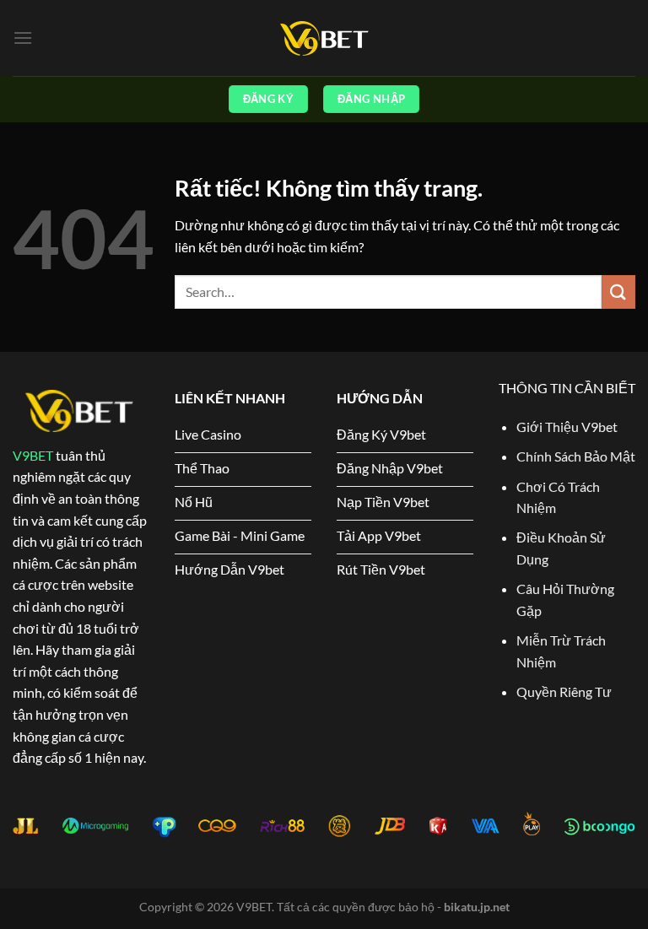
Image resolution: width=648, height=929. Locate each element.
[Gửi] (618, 291)
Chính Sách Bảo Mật (575, 456)
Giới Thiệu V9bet (567, 427)
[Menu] (23, 37)
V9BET (33, 455)
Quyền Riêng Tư (564, 691)
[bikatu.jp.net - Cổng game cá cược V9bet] (324, 38)
